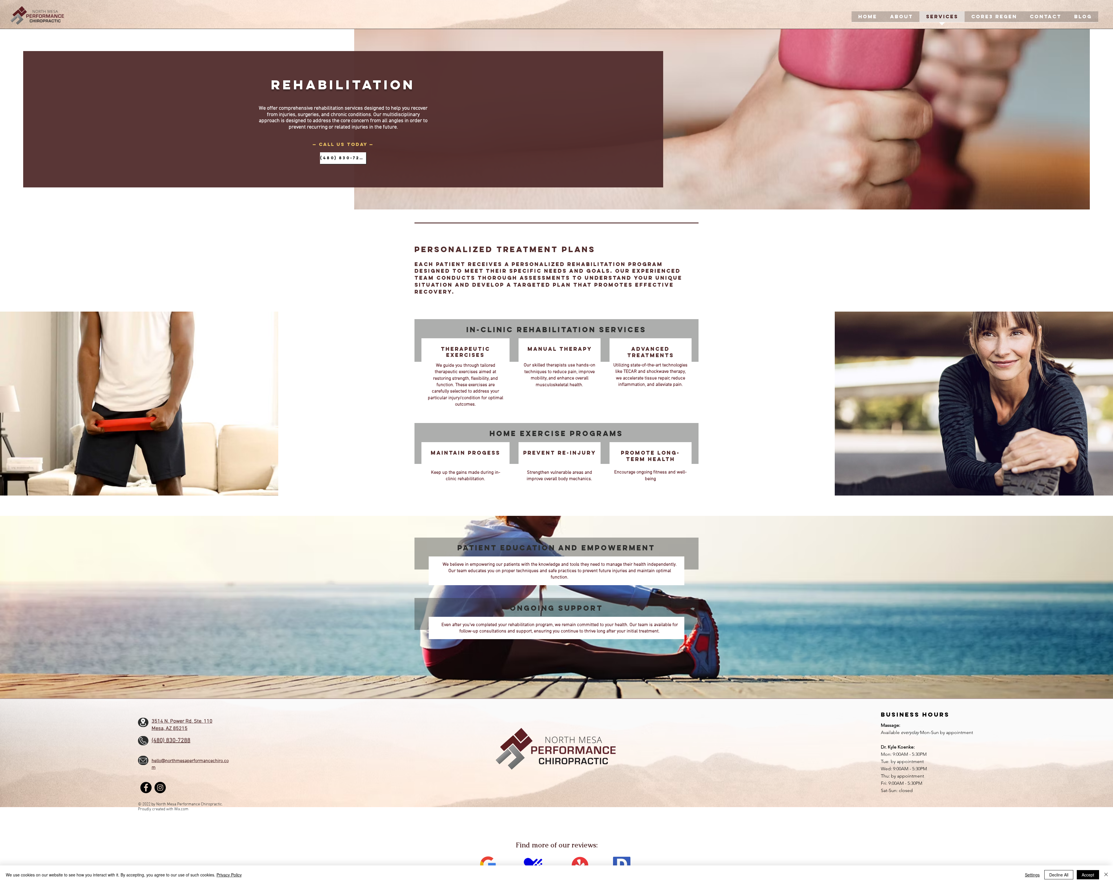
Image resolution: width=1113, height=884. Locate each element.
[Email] (143, 760)
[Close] (1106, 874)
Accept (1088, 875)
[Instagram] (160, 787)
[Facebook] (146, 787)
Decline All (1058, 875)
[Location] (143, 722)
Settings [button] (1032, 875)
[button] (901, 18)
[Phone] (143, 740)
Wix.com (181, 809)
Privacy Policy (229, 875)
